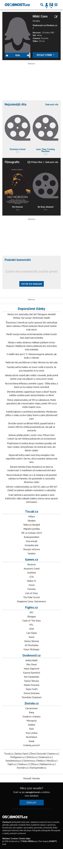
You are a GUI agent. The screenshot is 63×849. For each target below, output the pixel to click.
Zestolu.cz (31, 703)
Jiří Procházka (31, 645)
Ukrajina (31, 520)
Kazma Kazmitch (31, 672)
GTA (31, 576)
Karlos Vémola (31, 641)
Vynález (31, 553)
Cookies (14, 838)
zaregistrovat (32, 792)
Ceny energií (31, 541)
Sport (26, 753)
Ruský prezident (31, 537)
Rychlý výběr (44, 55)
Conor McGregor (31, 649)
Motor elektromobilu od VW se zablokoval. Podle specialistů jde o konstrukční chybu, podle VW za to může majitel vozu (31, 403)
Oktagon (31, 616)
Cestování (42, 753)
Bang (31, 712)
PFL (31, 624)
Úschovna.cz (29, 760)
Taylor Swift (31, 689)
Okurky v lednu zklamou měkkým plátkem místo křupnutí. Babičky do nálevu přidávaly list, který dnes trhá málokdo (31, 346)
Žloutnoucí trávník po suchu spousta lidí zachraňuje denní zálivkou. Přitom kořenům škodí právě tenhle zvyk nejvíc (31, 326)
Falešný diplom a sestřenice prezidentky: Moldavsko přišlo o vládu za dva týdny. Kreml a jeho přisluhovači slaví (31, 415)
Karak (31, 741)
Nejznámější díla (15, 104)
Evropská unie (31, 545)
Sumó (31, 637)
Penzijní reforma (31, 549)
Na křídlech (31, 737)
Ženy (32, 753)
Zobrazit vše (51, 104)
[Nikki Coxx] (17, 33)
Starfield (31, 572)
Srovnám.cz (22, 767)
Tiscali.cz (31, 511)
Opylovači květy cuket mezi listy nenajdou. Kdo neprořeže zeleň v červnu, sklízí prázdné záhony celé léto (31, 459)
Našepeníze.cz (47, 764)
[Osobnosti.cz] (17, 4)
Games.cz (31, 559)
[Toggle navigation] (56, 4)
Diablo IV (31, 580)
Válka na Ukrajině (31, 524)
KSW (31, 628)
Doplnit (31, 802)
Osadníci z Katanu (31, 716)
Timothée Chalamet (31, 697)
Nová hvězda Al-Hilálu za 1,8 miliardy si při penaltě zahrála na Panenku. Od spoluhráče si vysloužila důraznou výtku (31, 478)
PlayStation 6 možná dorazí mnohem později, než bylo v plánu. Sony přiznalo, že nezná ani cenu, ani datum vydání (31, 447)
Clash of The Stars (31, 620)
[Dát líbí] (10, 55)
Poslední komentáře (18, 260)
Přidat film (36, 162)
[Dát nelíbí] (25, 55)
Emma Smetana (31, 693)
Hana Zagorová (31, 668)
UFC (31, 612)
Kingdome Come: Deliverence (31, 601)
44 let (39, 35)
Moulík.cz (51, 760)
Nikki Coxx (40, 16)
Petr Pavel (31, 664)
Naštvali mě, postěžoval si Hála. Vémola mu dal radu (32, 362)
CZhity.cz (33, 764)
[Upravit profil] (56, 16)
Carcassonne (31, 708)
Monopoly (31, 720)
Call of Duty (31, 593)
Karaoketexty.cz (14, 760)
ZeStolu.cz (32, 757)
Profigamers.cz (17, 757)
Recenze (31, 564)
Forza (31, 584)
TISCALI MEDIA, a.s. (29, 841)
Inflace (31, 516)
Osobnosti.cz (31, 655)
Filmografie (12, 162)
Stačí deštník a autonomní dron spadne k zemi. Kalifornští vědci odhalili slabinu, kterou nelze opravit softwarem (31, 498)
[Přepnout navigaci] (46, 4)
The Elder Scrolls (31, 597)
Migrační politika (31, 528)
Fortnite (31, 589)
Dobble (31, 724)
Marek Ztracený (31, 684)
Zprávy (18, 753)
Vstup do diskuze (31, 283)
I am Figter (31, 632)
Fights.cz (31, 607)
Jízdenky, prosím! (31, 745)
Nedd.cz (41, 760)
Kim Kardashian (31, 676)
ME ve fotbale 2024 (31, 532)
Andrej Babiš (31, 660)
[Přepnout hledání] (42, 4)
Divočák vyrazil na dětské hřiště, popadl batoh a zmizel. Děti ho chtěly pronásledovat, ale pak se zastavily (31, 427)
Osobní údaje (24, 838)
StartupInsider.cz (38, 767)
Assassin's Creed (31, 568)
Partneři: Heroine (31, 778)
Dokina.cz (23, 764)
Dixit (31, 728)
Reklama (6, 838)
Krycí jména (31, 732)
